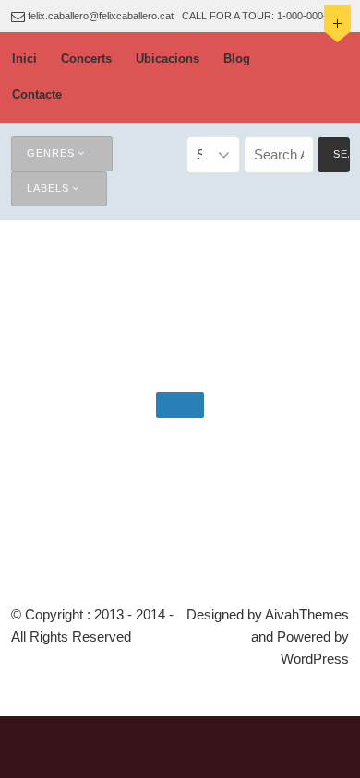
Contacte (37, 94)
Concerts (86, 58)
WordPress (315, 658)
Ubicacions (167, 58)
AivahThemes (307, 614)
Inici (24, 58)
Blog (236, 58)
